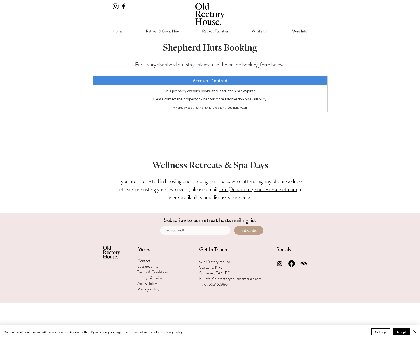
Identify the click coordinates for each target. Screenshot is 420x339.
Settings (380, 332)
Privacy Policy (148, 289)
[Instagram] (115, 6)
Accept (401, 332)
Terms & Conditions (153, 272)
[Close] (414, 331)
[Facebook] (123, 6)
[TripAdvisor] (303, 263)
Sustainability (147, 266)
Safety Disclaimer (151, 278)
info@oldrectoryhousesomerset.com (258, 189)
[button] (162, 31)
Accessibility (147, 283)
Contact (143, 260)
